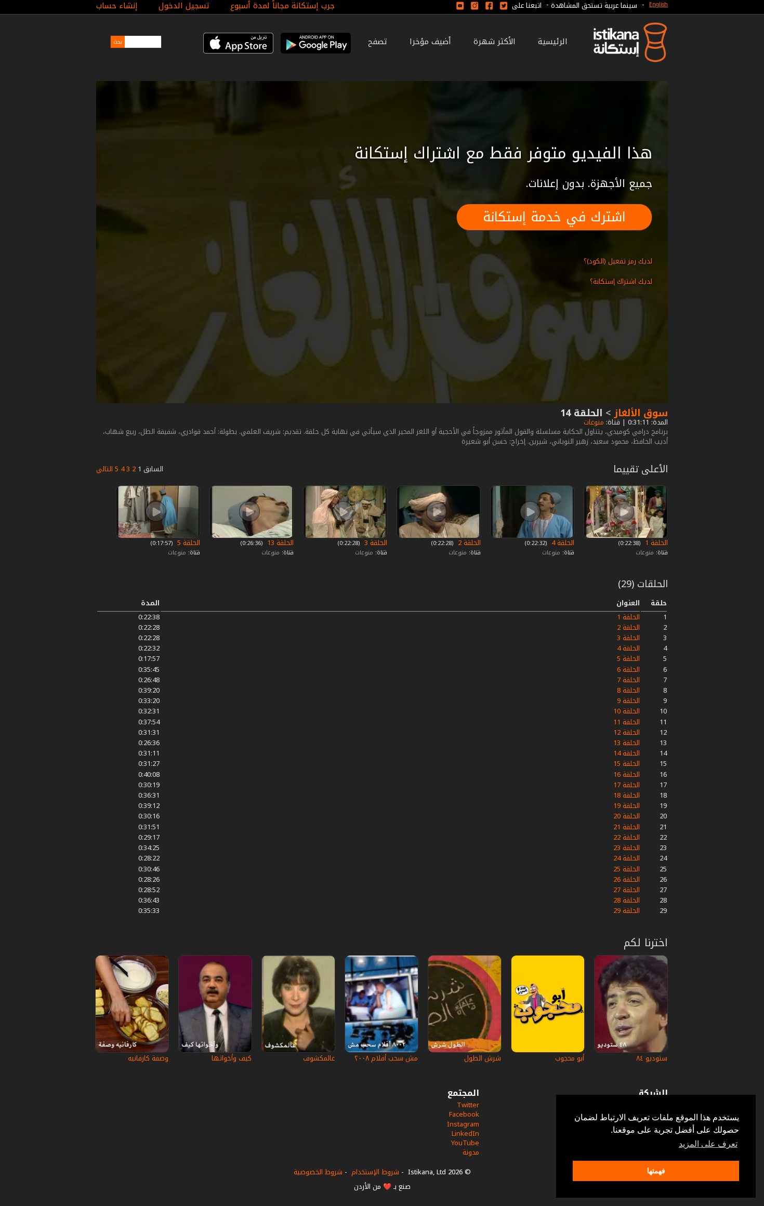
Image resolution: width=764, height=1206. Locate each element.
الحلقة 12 (626, 732)
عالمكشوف (319, 1058)
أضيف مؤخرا (430, 41)
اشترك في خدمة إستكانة (554, 217)
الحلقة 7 (628, 679)
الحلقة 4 (561, 542)
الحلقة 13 (279, 542)
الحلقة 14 (626, 753)
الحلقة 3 (374, 542)
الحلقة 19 (626, 805)
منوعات (593, 422)
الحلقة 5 (187, 542)
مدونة (471, 1152)
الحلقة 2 (468, 542)
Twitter (468, 1104)
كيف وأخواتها (232, 1058)
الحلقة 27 (626, 889)
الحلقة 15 (626, 763)
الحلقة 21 (626, 826)
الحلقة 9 (628, 700)
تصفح (377, 41)
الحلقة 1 (655, 542)
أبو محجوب (569, 1058)
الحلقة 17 (626, 784)
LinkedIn (465, 1133)
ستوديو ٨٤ (651, 1058)
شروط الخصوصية (318, 1171)
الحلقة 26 (626, 879)
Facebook (464, 1114)
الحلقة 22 (626, 837)
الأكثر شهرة (494, 41)
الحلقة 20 (626, 816)
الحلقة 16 (626, 774)
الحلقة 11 (626, 721)
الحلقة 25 (626, 869)
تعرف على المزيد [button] (708, 1143)
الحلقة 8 (628, 690)
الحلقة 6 (628, 669)
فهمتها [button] (656, 1171)
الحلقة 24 (626, 858)
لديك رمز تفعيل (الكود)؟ (618, 261)
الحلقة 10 (626, 711)
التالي (104, 468)
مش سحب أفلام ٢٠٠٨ (386, 1058)
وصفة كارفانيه (148, 1058)
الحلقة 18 (626, 795)
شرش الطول (482, 1058)
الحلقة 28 (626, 900)
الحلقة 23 (626, 847)
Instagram (463, 1124)
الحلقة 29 (626, 910)
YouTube (465, 1142)
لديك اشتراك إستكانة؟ (621, 281)
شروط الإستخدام (375, 1171)
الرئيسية (553, 41)
